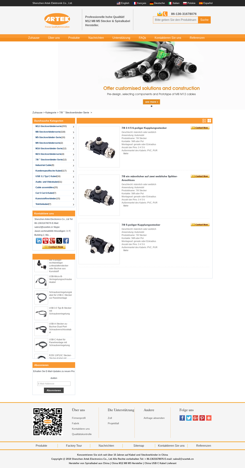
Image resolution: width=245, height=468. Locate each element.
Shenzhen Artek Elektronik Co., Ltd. (52, 3)
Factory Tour (74, 445)
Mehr (125, 153)
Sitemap (138, 445)
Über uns (54, 37)
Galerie (49, 44)
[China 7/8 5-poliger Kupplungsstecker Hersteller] (99, 244)
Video (32, 44)
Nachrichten (96, 37)
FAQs (142, 37)
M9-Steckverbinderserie (49, 143)
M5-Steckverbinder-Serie (50, 137)
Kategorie (50, 112)
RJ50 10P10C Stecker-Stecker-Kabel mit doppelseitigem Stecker (60, 356)
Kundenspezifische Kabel (51, 171)
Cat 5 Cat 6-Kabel (46, 193)
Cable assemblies (47, 187)
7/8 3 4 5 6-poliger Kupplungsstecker (144, 127)
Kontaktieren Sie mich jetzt (53, 247)
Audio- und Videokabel (49, 182)
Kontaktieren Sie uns (168, 37)
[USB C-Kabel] (151, 75)
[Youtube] (45, 241)
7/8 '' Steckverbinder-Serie (74, 112)
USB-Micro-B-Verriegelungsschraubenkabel (60, 277)
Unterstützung (121, 37)
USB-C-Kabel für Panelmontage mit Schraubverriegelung (59, 340)
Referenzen (197, 37)
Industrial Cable (45, 165)
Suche (204, 19)
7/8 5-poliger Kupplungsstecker (141, 224)
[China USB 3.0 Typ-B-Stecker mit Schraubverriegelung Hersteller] (41, 311)
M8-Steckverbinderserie (50, 132)
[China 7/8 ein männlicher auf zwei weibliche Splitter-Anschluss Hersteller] (99, 195)
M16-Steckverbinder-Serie (51, 148)
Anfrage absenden (154, 418)
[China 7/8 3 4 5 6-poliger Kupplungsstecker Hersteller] (99, 147)
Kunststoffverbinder (48, 198)
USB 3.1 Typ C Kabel (48, 176)
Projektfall (113, 423)
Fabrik (75, 423)
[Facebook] (66, 241)
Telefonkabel (43, 204)
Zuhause (33, 37)
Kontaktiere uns (81, 428)
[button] (149, 106)
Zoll (110, 418)
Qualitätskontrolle (82, 434)
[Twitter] (59, 241)
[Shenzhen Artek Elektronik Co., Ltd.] (57, 20)
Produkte (74, 37)
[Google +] (52, 241)
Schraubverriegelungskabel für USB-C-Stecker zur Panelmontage (60, 293)
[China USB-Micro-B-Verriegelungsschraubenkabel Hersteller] (41, 279)
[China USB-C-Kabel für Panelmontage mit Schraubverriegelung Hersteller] (41, 343)
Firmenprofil (79, 418)
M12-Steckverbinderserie (51, 126)
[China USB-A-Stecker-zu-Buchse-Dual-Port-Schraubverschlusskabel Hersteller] (41, 327)
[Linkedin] (39, 241)
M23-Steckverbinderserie (50, 154)
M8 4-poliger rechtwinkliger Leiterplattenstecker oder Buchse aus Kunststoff (58, 264)
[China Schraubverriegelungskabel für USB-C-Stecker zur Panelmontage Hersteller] (41, 295)
